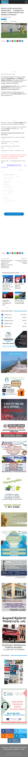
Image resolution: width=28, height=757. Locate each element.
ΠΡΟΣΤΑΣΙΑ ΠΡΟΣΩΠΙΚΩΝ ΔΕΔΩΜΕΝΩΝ (18, 747)
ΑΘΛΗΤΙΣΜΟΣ (3, 19)
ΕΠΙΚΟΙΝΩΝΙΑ (16, 749)
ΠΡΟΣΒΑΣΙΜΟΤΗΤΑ (8, 749)
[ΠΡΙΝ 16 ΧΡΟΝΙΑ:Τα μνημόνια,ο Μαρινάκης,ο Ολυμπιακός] (20, 279)
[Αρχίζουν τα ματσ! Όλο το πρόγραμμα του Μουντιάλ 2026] (20, 295)
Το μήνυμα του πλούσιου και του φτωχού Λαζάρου (21, 262)
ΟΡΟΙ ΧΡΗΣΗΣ (5, 747)
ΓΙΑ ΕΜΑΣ (22, 749)
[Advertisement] (14, 57)
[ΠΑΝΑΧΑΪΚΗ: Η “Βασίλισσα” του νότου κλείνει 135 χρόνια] (7, 295)
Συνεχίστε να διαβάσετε (14, 214)
